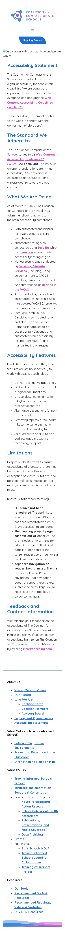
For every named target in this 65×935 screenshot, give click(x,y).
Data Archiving (32, 834)
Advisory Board (33, 713)
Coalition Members (35, 709)
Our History (22, 695)
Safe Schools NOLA (35, 848)
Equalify (43, 247)
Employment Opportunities (33, 718)
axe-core (26, 252)
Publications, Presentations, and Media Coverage (35, 825)
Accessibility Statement (31, 722)
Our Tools (21, 888)
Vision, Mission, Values (30, 690)
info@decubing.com (37, 649)
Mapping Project (32, 40)
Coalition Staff (32, 704)
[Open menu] (32, 30)
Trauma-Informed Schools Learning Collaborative (34, 857)
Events (19, 839)
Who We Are (23, 699)
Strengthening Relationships (34, 762)
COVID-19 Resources (28, 912)
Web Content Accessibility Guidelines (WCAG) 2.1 (30, 102)
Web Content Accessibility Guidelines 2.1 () (31, 159)
